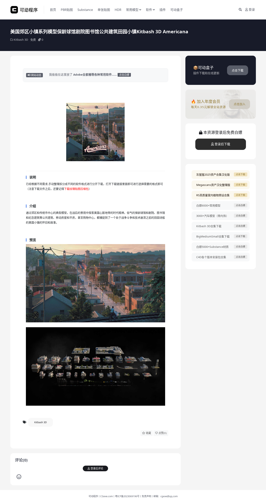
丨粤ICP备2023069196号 (126, 496)
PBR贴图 (67, 10)
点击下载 (237, 70)
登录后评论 (97, 468)
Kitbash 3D (21, 39)
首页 (53, 10)
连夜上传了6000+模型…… (72, 75)
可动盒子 (176, 10)
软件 (149, 10)
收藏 (148, 433)
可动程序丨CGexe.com (101, 496)
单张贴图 (104, 10)
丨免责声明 (145, 496)
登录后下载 (222, 144)
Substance (85, 10)
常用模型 (132, 10)
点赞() (162, 433)
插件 (162, 10)
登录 (252, 9)
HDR (118, 10)
